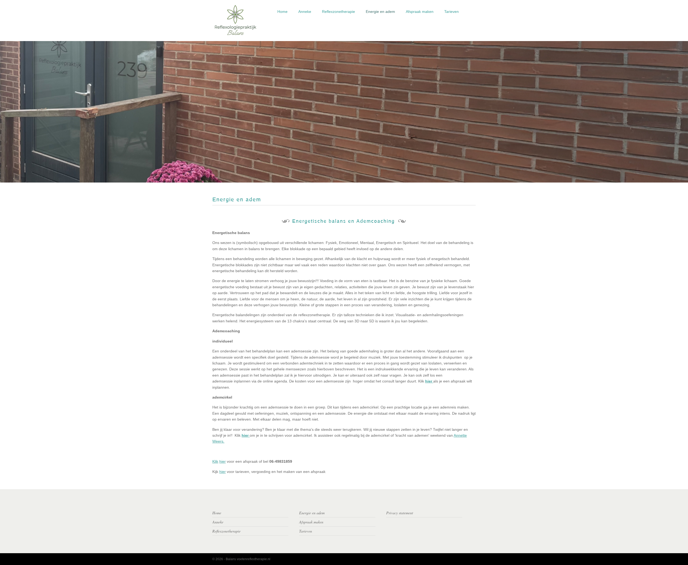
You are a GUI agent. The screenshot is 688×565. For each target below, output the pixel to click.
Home (282, 11)
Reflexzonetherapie (338, 11)
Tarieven (451, 11)
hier (222, 461)
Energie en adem (380, 11)
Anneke (304, 11)
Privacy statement (399, 512)
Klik (215, 461)
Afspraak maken (419, 11)
